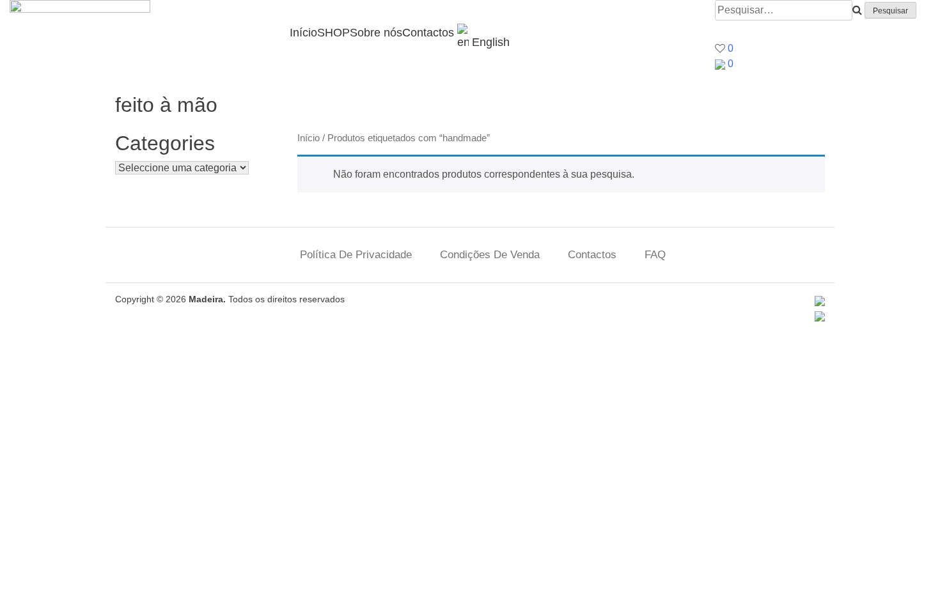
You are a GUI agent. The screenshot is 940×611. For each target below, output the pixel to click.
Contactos (428, 32)
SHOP (333, 32)
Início (303, 32)
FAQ (655, 255)
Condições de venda (490, 255)
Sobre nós (376, 32)
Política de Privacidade (356, 255)
